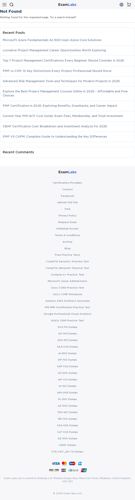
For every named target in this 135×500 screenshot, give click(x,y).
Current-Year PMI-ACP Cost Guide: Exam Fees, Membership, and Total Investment (63, 116)
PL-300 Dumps (67, 399)
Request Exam (67, 222)
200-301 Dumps (67, 340)
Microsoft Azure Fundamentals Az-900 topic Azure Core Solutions (52, 40)
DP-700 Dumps (67, 360)
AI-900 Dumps (67, 353)
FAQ (67, 209)
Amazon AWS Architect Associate (67, 301)
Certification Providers (67, 183)
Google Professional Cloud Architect (67, 314)
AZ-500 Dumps (67, 438)
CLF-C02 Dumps (67, 432)
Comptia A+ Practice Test (67, 275)
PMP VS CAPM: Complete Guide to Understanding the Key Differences (55, 136)
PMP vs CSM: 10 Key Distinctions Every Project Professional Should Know (57, 71)
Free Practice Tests (67, 255)
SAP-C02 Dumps (67, 366)
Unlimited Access (67, 229)
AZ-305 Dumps (67, 373)
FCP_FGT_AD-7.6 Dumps (67, 452)
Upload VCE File (67, 202)
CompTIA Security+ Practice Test (67, 261)
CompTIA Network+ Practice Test (67, 268)
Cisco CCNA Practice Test (67, 288)
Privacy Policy (68, 216)
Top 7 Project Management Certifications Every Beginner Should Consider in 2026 (63, 60)
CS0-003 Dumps (67, 425)
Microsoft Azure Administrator (67, 281)
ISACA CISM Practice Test (67, 321)
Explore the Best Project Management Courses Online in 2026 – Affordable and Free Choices (65, 93)
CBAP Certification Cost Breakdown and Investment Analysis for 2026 (55, 126)
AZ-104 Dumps (67, 334)
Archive (67, 242)
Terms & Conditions (67, 235)
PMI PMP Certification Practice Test (67, 307)
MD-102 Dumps (67, 419)
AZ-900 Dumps (67, 406)
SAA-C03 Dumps (67, 347)
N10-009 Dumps (67, 393)
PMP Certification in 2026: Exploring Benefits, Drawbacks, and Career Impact (60, 106)
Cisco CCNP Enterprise (67, 294)
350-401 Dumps (67, 412)
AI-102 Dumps (67, 386)
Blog (67, 248)
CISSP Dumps (67, 445)
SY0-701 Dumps (68, 327)
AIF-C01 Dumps (67, 380)
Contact (67, 189)
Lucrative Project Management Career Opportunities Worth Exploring (54, 50)
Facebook (67, 196)
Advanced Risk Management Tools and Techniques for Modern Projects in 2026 (61, 81)
